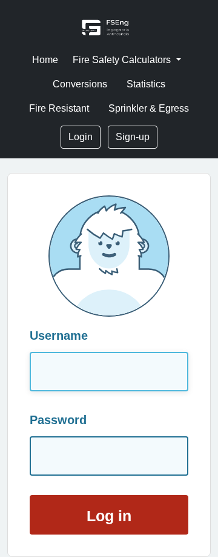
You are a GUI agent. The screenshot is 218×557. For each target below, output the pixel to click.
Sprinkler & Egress (148, 108)
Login (80, 137)
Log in (109, 516)
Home (45, 60)
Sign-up (133, 137)
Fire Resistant (59, 108)
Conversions (80, 84)
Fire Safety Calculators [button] (123, 60)
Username (59, 335)
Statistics (146, 84)
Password (58, 420)
